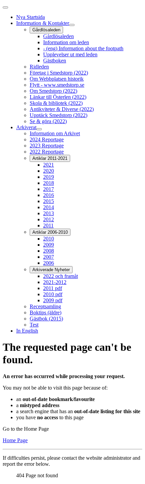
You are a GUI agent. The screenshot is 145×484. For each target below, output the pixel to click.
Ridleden (39, 66)
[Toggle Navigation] (5, 7)
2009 (48, 245)
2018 (48, 183)
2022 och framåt (60, 276)
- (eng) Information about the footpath (83, 48)
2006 (48, 263)
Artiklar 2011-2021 (49, 158)
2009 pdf (52, 300)
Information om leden (66, 42)
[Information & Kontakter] (72, 25)
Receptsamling (45, 306)
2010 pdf (52, 294)
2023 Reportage (47, 145)
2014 (48, 207)
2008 (48, 251)
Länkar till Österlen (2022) (58, 97)
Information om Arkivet (55, 133)
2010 (48, 238)
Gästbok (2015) (46, 318)
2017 (48, 189)
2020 (48, 171)
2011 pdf (52, 288)
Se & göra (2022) (48, 121)
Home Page (15, 440)
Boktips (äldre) (45, 312)
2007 (48, 257)
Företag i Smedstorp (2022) (59, 73)
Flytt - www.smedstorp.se (57, 85)
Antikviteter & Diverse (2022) (62, 109)
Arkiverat (26, 127)
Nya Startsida (30, 17)
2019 (48, 177)
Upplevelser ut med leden (70, 54)
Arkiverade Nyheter (51, 269)
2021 (48, 165)
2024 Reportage (47, 139)
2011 (48, 225)
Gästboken (54, 60)
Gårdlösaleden (46, 29)
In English (27, 331)
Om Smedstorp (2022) (53, 91)
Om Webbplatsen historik (57, 79)
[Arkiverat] (39, 129)
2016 (48, 195)
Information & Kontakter (42, 23)
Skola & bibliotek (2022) (56, 103)
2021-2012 (54, 282)
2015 (48, 201)
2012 (48, 219)
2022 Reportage (47, 151)
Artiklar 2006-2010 (50, 232)
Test (34, 325)
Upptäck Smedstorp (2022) (58, 115)
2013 (48, 213)
